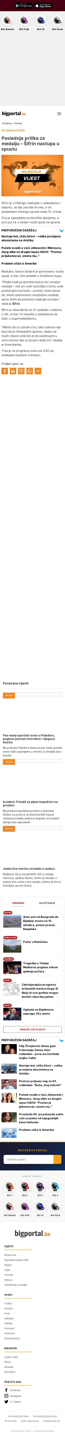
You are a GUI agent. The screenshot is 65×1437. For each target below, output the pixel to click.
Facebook (15, 1390)
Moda (7, 1361)
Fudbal (8, 1303)
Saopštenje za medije (15, 1284)
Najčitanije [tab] (47, 903)
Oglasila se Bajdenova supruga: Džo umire (38, 1011)
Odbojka (9, 1318)
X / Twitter (15, 1401)
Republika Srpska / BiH (16, 1260)
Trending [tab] (18, 903)
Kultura (8, 1279)
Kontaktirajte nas (51, 1421)
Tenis (7, 1313)
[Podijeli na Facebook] (4, 371)
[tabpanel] (32, 970)
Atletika (8, 1323)
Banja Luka (10, 1254)
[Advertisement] (32, 70)
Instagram (15, 1396)
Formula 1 (9, 1328)
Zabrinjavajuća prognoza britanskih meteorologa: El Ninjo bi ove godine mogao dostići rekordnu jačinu (40, 991)
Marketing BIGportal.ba (45, 1416)
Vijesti (9, 1246)
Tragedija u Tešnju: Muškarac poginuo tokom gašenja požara (40, 967)
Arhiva (18, 123)
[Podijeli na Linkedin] (13, 371)
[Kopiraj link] (38, 371)
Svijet (7, 1269)
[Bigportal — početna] (14, 113)
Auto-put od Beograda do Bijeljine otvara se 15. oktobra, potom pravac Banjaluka (40, 923)
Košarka (8, 1308)
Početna (7, 123)
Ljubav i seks (11, 1357)
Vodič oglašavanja (30, 1421)
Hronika (8, 1274)
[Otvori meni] (59, 113)
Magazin (10, 1348)
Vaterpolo (9, 1333)
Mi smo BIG (11, 1421)
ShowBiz (8, 1367)
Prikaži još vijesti (32, 1029)
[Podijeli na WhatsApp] (29, 371)
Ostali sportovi (12, 1338)
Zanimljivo (9, 1371)
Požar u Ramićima (35, 942)
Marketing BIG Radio (18, 1416)
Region (8, 1264)
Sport (8, 1294)
